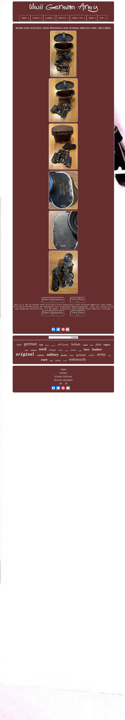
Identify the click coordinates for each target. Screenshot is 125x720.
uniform (33, 350)
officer (63, 344)
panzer (53, 345)
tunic (26, 350)
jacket (64, 355)
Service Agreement (63, 380)
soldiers (40, 355)
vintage (52, 350)
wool (79, 350)
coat (60, 350)
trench (73, 350)
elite (91, 345)
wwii (43, 349)
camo (85, 345)
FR (66, 384)
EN (61, 384)
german (30, 343)
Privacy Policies (63, 376)
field (98, 344)
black (71, 355)
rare (44, 359)
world (64, 360)
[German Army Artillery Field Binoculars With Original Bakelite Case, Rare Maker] (63, 54)
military (52, 354)
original (25, 354)
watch (66, 350)
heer (87, 349)
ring (51, 360)
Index (63, 369)
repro (107, 344)
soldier (92, 355)
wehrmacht (77, 359)
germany (81, 354)
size (19, 344)
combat (58, 360)
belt (41, 345)
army (101, 354)
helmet (75, 344)
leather (97, 349)
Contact (63, 373)
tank (109, 355)
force (47, 345)
